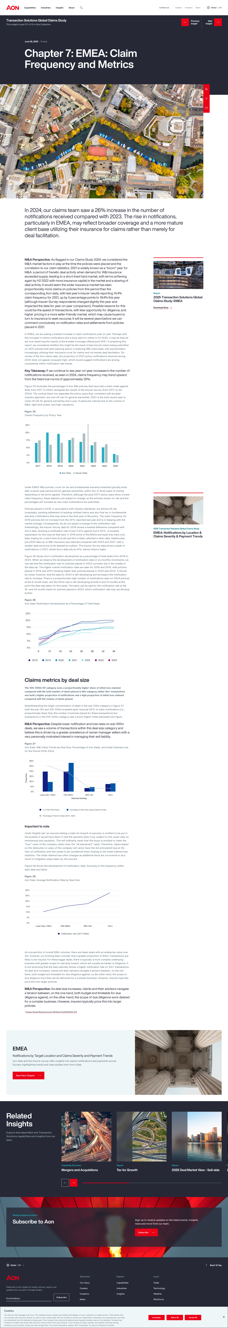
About (71, 7)
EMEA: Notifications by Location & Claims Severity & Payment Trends (178, 534)
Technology (159, 1288)
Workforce (158, 1299)
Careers (178, 7)
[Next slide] (73, 1182)
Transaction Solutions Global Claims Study (36, 20)
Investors (189, 7)
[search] (81, 7)
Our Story (85, 1282)
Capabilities (30, 7)
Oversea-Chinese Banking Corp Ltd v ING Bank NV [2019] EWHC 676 (51, 1012)
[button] (28, 1075)
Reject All (175, 1317)
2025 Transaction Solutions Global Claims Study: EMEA (177, 299)
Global (216, 7)
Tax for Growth (127, 1170)
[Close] (224, 1317)
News (198, 7)
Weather (157, 1293)
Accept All (193, 1317)
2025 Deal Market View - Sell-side (196, 1170)
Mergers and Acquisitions (79, 1170)
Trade (156, 1282)
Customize (156, 1317)
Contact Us (164, 7)
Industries (46, 7)
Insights (59, 7)
